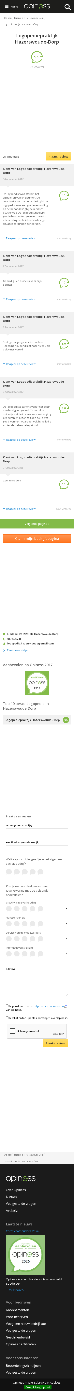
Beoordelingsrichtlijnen (23, 1365)
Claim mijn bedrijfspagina (37, 538)
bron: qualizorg (64, 238)
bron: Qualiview (63, 508)
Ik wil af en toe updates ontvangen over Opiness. (38, 1018)
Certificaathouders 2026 (22, 1231)
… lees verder (14, 1290)
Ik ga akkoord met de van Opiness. (35, 1007)
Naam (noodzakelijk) (19, 825)
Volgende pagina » (37, 524)
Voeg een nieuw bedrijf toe (26, 1323)
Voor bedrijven (17, 1317)
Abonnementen (17, 1310)
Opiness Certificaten (21, 1344)
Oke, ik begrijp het (37, 1387)
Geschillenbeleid (18, 1337)
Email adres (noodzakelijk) (22, 842)
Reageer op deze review (19, 238)
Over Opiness (16, 1190)
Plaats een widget (17, 650)
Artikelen (12, 1210)
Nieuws (11, 1197)
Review (10, 968)
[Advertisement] (37, 109)
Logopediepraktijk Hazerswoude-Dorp (32, 720)
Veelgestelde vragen (21, 1203)
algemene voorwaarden (49, 1006)
